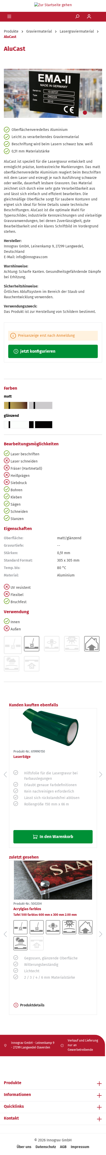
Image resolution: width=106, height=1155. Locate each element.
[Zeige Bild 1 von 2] (85, 113)
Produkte (12, 1082)
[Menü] (10, 17)
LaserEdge (22, 757)
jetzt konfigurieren (37, 351)
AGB (63, 1147)
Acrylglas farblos (45, 912)
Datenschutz (46, 1147)
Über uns (24, 1147)
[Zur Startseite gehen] (53, 5)
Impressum (80, 1147)
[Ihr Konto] (89, 17)
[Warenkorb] (98, 17)
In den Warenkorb (56, 836)
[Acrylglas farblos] (53, 880)
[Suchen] (78, 17)
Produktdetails (32, 1005)
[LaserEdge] (53, 727)
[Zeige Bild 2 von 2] (94, 113)
